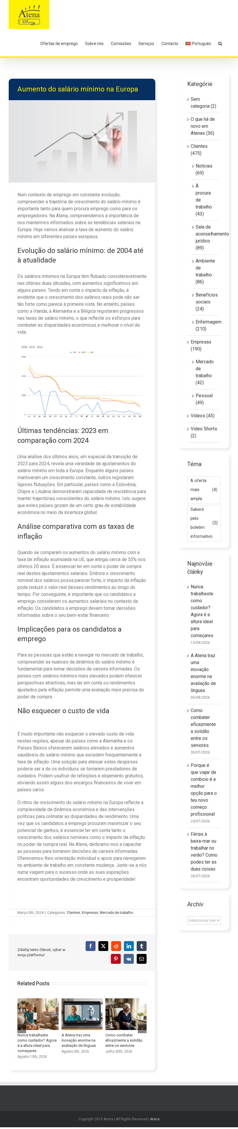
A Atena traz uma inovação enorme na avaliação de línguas (82, 1014)
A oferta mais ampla (203, 489)
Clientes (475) (199, 149)
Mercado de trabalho (116, 913)
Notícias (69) (204, 169)
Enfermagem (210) (205, 325)
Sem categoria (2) (203, 102)
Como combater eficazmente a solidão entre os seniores (126, 1014)
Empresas (90, 913)
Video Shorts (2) (204, 432)
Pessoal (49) (204, 399)
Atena (155, 1119)
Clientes (73, 913)
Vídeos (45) (202, 415)
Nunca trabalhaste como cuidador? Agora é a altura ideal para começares (38, 1014)
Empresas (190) (201, 345)
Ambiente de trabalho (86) (205, 271)
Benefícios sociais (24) (205, 302)
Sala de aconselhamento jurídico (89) (205, 237)
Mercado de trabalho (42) (205, 372)
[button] (220, 43)
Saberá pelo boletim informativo (204, 523)
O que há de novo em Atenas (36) (203, 126)
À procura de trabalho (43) (204, 200)
